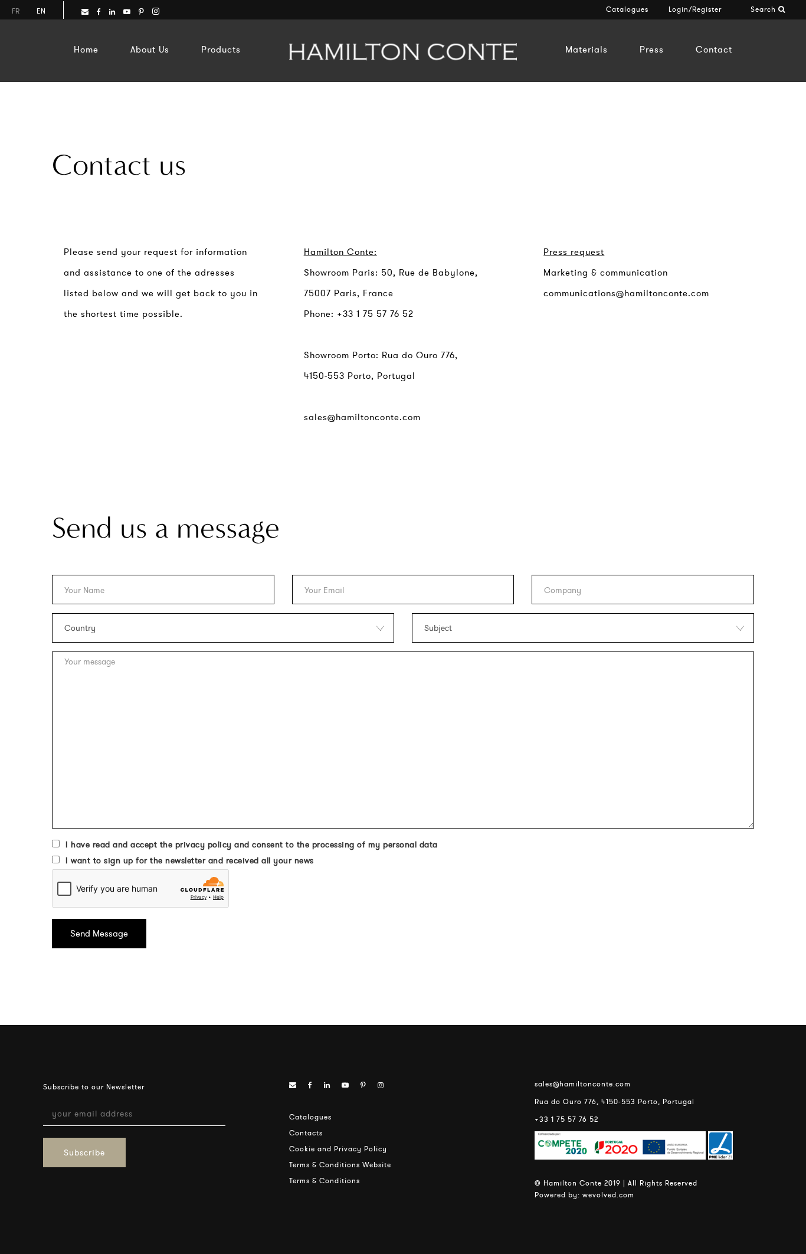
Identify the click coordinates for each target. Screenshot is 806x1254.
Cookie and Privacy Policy (338, 1148)
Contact (714, 49)
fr (15, 10)
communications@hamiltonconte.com (626, 293)
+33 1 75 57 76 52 (566, 1119)
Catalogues (627, 9)
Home (86, 49)
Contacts (306, 1132)
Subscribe (84, 1152)
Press (652, 49)
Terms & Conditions (324, 1180)
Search (764, 9)
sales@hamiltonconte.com (362, 417)
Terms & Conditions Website (340, 1164)
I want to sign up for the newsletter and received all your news (189, 860)
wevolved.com (608, 1194)
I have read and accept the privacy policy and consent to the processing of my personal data (251, 844)
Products (221, 49)
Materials (586, 49)
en (41, 10)
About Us (149, 49)
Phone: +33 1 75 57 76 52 (359, 313)
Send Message (99, 933)
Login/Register (695, 9)
